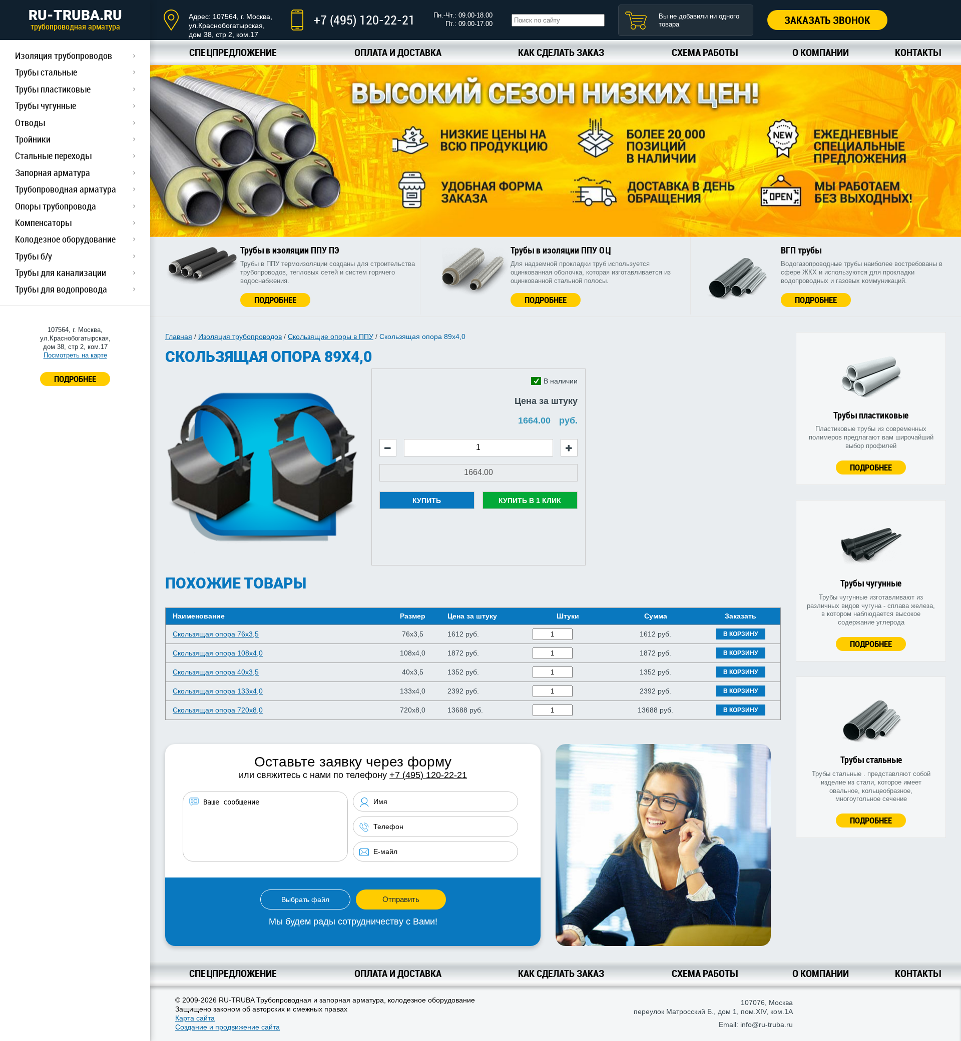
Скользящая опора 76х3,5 (216, 634)
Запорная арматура (52, 172)
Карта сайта (195, 1018)
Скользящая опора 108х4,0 (218, 653)
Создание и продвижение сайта (227, 1027)
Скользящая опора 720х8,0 (218, 710)
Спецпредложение (233, 52)
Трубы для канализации (60, 272)
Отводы (30, 122)
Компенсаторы (43, 222)
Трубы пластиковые (53, 89)
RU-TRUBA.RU (75, 19)
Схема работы (704, 52)
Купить (426, 500)
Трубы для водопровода (61, 289)
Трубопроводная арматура (65, 189)
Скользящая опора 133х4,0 (218, 691)
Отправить (400, 899)
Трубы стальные (46, 72)
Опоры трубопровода (55, 206)
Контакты (917, 52)
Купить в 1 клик (530, 500)
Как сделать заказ (561, 52)
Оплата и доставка (397, 52)
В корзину (740, 634)
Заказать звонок (827, 20)
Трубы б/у (33, 256)
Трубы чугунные (45, 106)
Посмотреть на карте (75, 355)
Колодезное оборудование (65, 239)
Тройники (33, 139)
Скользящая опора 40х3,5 (216, 672)
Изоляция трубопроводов (63, 56)
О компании (820, 52)
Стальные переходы (53, 156)
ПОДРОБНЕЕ (75, 378)
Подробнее (275, 300)
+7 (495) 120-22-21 (364, 20)
